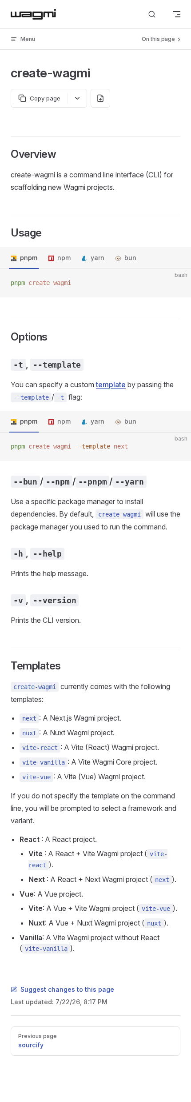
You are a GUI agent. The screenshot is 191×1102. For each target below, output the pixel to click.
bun (130, 257)
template (111, 384)
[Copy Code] (177, 283)
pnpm (28, 257)
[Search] (152, 14)
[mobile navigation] (176, 14)
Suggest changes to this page (67, 989)
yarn (97, 257)
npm (64, 257)
